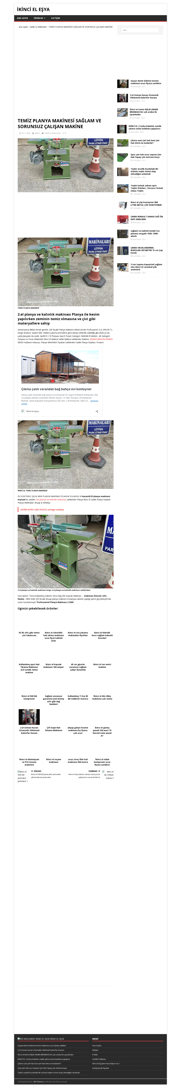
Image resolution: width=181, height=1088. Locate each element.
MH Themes (38, 1081)
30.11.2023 (26, 133)
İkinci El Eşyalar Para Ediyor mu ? (106, 1063)
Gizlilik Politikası (99, 1059)
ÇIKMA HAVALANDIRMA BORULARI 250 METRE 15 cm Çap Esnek (147, 250)
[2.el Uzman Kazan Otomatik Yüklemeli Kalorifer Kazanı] (122, 100)
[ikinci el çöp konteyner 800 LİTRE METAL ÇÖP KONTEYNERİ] (123, 208)
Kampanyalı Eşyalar (100, 1068)
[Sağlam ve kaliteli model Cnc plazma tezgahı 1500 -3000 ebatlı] (123, 236)
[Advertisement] (65, 74)
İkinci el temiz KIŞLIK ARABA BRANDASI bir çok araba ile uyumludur (144, 112)
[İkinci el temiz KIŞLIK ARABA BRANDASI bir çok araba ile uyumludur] (122, 115)
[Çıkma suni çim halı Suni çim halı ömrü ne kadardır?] (123, 145)
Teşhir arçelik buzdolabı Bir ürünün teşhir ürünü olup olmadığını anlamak (144, 171)
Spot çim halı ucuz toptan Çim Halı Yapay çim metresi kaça (146, 155)
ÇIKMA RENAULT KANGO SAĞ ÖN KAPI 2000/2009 (147, 217)
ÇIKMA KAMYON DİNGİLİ (101, 339)
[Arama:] (140, 30)
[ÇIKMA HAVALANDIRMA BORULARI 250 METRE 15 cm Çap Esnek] (123, 253)
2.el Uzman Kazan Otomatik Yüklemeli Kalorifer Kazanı (144, 96)
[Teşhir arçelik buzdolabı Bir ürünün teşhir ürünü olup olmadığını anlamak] (123, 174)
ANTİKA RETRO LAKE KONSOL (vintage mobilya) (42, 509)
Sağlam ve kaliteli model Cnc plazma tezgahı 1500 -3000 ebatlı (145, 233)
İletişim (55, 18)
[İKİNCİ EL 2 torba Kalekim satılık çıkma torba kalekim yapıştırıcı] (122, 131)
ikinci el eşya (57, 1038)
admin (37, 133)
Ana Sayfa (22, 18)
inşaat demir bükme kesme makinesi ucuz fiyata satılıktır (146, 82)
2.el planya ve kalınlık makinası (50, 499)
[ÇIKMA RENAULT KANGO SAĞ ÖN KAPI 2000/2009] (123, 222)
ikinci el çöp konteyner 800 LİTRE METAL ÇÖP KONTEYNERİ (146, 203)
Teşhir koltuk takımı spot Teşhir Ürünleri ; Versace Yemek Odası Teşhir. (147, 188)
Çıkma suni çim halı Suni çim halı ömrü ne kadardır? (145, 141)
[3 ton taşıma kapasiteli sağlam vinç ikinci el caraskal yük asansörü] (123, 270)
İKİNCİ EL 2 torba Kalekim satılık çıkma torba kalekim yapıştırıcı (145, 127)
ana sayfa (23, 26)
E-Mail (94, 1054)
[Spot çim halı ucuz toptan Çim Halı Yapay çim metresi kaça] (123, 160)
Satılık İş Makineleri (38, 26)
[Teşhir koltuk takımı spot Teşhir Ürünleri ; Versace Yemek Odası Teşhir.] (123, 191)
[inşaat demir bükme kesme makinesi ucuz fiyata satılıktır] (123, 86)
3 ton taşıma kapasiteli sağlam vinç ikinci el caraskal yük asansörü (146, 267)
